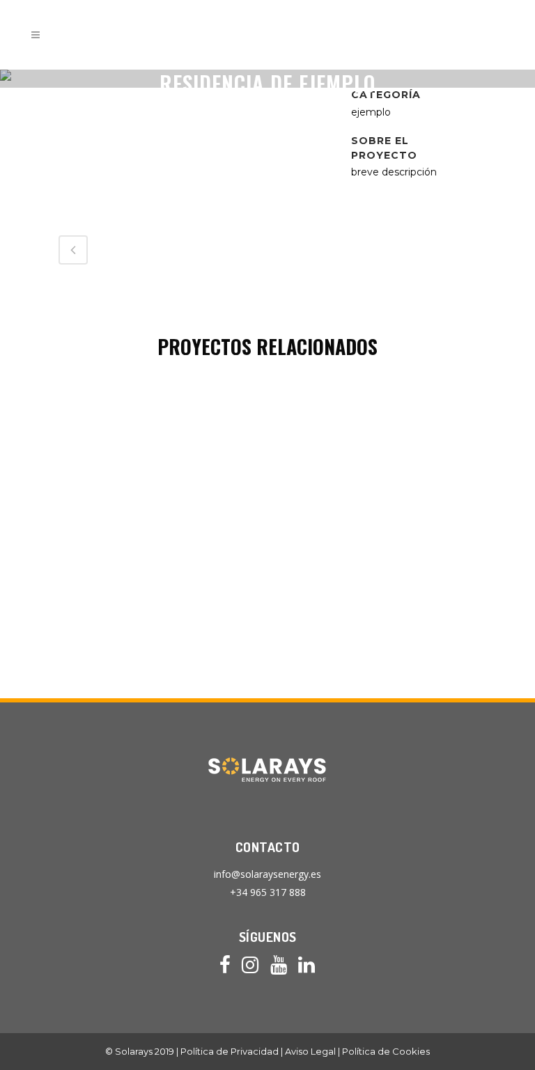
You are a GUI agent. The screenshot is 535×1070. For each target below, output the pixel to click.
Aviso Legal (310, 1051)
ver (158, 497)
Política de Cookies (386, 1051)
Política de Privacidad (229, 1051)
